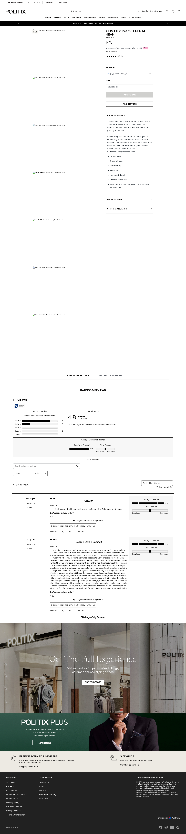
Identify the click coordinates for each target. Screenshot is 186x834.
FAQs (41, 786)
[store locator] (165, 11)
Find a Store (11, 791)
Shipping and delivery (28, 767)
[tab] (77, 375)
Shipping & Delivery (47, 795)
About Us (10, 782)
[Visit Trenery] (63, 2)
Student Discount (14, 807)
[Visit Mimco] (49, 2)
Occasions (113, 17)
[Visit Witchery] (34, 2)
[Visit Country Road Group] (14, 2)
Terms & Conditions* (15, 815)
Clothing (76, 17)
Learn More (111, 51)
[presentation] (76, 376)
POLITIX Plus (12, 799)
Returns (42, 791)
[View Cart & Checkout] (179, 12)
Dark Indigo (121, 74)
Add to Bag (130, 95)
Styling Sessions (13, 811)
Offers (57, 17)
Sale (123, 17)
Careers (10, 786)
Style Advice (135, 17)
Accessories (90, 17)
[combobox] (129, 86)
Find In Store (130, 104)
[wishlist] (172, 11)
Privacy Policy (12, 803)
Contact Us (44, 782)
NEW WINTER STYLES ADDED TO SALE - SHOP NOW (93, 23)
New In (48, 17)
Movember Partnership (16, 795)
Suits (66, 17)
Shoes (102, 17)
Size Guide (43, 799)
